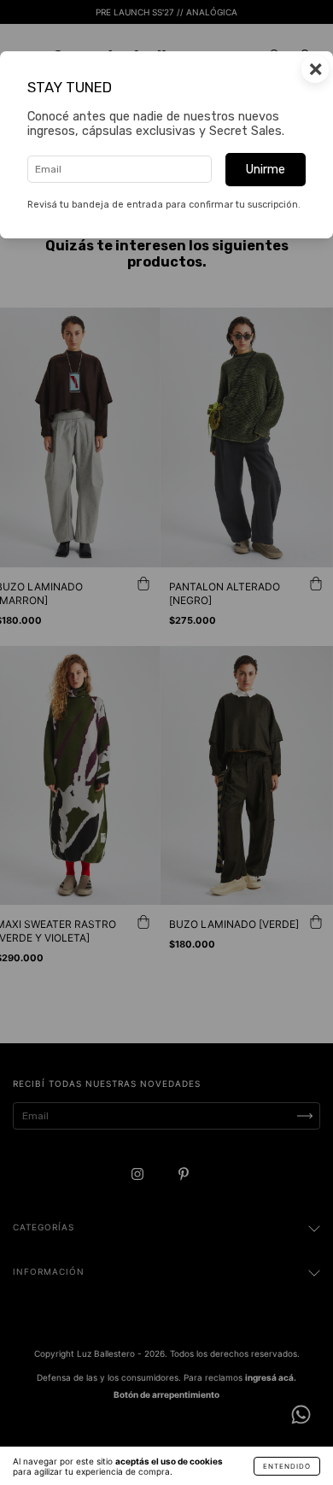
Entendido (287, 1466)
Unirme (265, 169)
